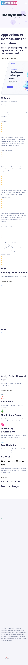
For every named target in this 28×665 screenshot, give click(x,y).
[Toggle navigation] (26, 3)
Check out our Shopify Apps (8, 58)
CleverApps (11, 662)
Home (8, 18)
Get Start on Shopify (6, 281)
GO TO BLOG (4, 492)
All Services (4, 477)
